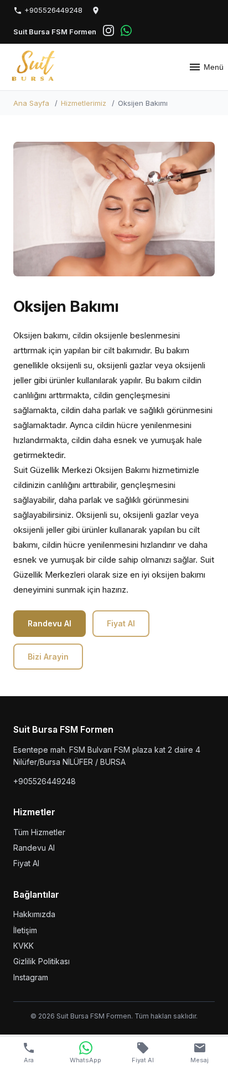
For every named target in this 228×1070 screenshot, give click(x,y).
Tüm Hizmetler (39, 832)
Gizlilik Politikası (41, 961)
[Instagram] (108, 32)
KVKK (23, 945)
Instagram (30, 977)
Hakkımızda (34, 914)
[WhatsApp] (126, 32)
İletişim (25, 930)
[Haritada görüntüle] (95, 10)
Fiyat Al (121, 623)
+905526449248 (52, 10)
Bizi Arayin (48, 656)
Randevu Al (49, 623)
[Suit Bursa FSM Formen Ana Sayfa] (35, 67)
